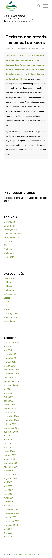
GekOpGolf (9, 221)
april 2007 (8, 493)
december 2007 (11, 462)
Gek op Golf (18, 554)
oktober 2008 (10, 423)
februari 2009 (10, 408)
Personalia (9, 256)
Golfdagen (9, 252)
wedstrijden (9, 320)
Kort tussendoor (11, 237)
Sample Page (10, 225)
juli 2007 (8, 482)
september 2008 (11, 427)
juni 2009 (8, 392)
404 (5, 244)
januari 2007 (9, 505)
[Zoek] (37, 6)
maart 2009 (9, 404)
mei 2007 (8, 489)
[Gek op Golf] (21, 6)
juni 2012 (8, 350)
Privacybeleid (10, 229)
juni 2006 (8, 532)
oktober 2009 (10, 377)
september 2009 (11, 381)
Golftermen (9, 289)
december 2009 (11, 369)
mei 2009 (8, 396)
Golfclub (8, 248)
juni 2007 (8, 486)
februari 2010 (10, 361)
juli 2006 (8, 528)
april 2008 (8, 447)
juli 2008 (8, 435)
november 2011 (11, 357)
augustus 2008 (11, 431)
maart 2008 (9, 451)
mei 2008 (8, 443)
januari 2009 (9, 412)
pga (5, 305)
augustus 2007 (11, 478)
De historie (9, 278)
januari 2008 (9, 458)
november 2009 (11, 373)
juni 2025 (8, 346)
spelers (24, 48)
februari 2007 (10, 501)
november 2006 (11, 513)
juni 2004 (8, 536)
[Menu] (44, 6)
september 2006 (11, 520)
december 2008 (11, 416)
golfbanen (8, 282)
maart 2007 (9, 497)
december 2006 (11, 509)
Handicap (8, 241)
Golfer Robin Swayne (14, 233)
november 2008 (11, 420)
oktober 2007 (10, 470)
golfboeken (9, 285)
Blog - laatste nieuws (14, 15)
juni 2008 (8, 439)
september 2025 (11, 342)
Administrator (40, 48)
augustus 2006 (11, 524)
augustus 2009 (11, 385)
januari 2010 (9, 365)
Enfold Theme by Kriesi (32, 554)
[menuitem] (37, 6)
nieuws (7, 301)
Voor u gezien (10, 317)
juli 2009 (8, 388)
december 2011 (11, 354)
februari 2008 (10, 454)
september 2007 (11, 474)
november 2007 (11, 466)
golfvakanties (10, 293)
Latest (7, 297)
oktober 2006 (10, 517)
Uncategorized (11, 313)
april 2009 (8, 400)
